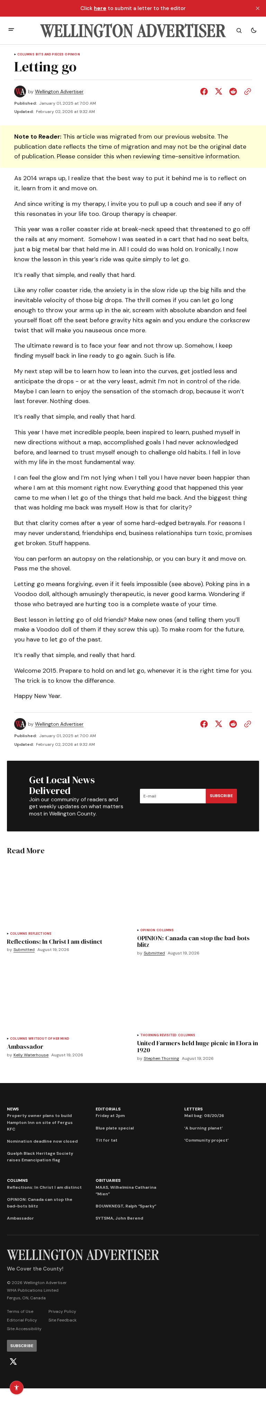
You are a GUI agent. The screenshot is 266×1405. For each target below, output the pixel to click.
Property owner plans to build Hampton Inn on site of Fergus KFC (40, 1122)
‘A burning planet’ (203, 1128)
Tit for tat (106, 1140)
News (13, 1109)
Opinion (72, 54)
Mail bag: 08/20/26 (204, 1115)
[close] (257, 8)
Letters (193, 1109)
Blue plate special (115, 1128)
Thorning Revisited (158, 1035)
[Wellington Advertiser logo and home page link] (133, 30)
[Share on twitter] (218, 91)
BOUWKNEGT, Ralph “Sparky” (126, 1206)
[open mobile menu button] (11, 30)
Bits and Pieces (50, 54)
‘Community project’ (206, 1140)
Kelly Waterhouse (31, 1055)
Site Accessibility (24, 1329)
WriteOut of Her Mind (48, 1038)
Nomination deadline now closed (42, 1141)
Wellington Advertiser (59, 92)
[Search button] (239, 30)
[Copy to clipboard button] (246, 91)
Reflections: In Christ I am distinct (44, 1187)
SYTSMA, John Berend (119, 1218)
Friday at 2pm (110, 1115)
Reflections (39, 933)
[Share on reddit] (233, 91)
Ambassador (20, 1218)
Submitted (24, 950)
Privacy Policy (62, 1311)
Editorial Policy (22, 1320)
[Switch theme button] (253, 30)
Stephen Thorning (161, 1058)
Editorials (108, 1109)
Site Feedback (62, 1320)
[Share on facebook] (205, 91)
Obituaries (108, 1180)
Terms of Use (20, 1311)
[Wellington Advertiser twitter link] (13, 1361)
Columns (25, 54)
